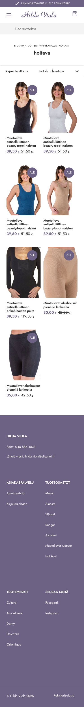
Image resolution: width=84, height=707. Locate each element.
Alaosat (50, 504)
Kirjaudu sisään (16, 504)
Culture (11, 603)
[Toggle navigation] (9, 15)
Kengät (50, 525)
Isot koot (51, 556)
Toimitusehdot (15, 493)
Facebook (51, 603)
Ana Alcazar (14, 613)
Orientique (13, 644)
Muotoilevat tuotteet (58, 546)
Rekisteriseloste (64, 695)
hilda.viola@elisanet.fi (39, 456)
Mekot (49, 493)
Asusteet (51, 535)
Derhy (10, 624)
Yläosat (50, 514)
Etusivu (19, 46)
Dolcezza (12, 634)
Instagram (52, 613)
